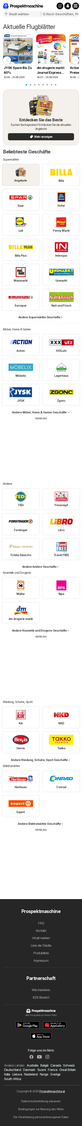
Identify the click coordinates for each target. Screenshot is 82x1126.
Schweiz (69, 1065)
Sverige (55, 1074)
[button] (67, 6)
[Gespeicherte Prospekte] (60, 6)
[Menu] (75, 6)
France (52, 1070)
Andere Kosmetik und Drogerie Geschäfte (39, 630)
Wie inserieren (41, 990)
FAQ (41, 923)
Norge (44, 1074)
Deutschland (12, 1070)
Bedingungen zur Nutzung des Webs (41, 1109)
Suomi (41, 1070)
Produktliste (41, 953)
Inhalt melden (41, 938)
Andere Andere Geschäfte (39, 566)
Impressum (41, 961)
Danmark (29, 1070)
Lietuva (17, 1074)
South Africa (12, 1079)
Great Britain (67, 1070)
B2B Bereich (41, 997)
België (44, 1065)
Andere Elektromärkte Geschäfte (39, 823)
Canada (55, 1065)
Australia (32, 1065)
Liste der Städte (41, 945)
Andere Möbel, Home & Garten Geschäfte (39, 412)
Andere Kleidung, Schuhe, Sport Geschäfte (39, 760)
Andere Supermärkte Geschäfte (40, 317)
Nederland (31, 1074)
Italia (7, 1074)
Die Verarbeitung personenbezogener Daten (41, 1117)
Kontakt (41, 931)
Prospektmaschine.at (52, 1091)
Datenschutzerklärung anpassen (41, 1101)
